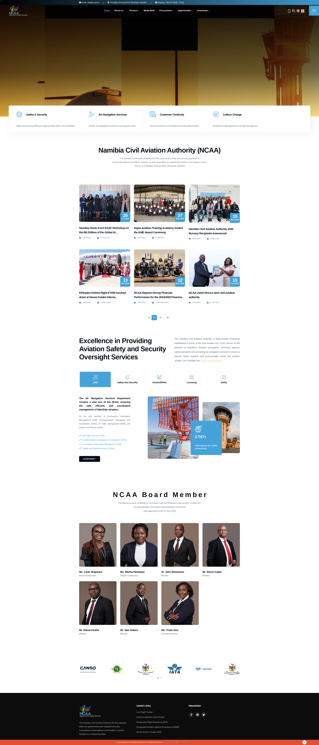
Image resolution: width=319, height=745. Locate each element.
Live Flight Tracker (144, 712)
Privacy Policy (182, 742)
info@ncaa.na (93, 2)
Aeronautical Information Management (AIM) (102, 444)
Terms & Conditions (169, 742)
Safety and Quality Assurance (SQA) (99, 448)
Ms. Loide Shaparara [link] (90, 572)
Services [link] (133, 10)
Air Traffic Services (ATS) (94, 436)
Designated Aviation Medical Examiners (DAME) (157, 727)
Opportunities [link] (184, 10)
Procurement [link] (165, 10)
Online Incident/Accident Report (150, 717)
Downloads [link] (202, 10)
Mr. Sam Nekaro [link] (129, 630)
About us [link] (118, 10)
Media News (149, 10)
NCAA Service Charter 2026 (148, 732)
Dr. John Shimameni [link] (172, 572)
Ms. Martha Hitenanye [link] (132, 572)
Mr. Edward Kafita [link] (89, 630)
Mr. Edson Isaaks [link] (212, 572)
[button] (158, 678)
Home (107, 10)
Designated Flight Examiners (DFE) (152, 722)
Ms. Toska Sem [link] (169, 630)
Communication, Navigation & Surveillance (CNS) (105, 440)
